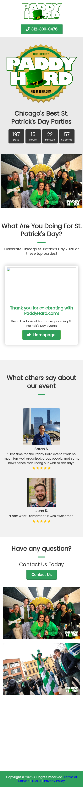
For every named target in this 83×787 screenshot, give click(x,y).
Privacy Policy (54, 781)
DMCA (37, 781)
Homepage (44, 334)
